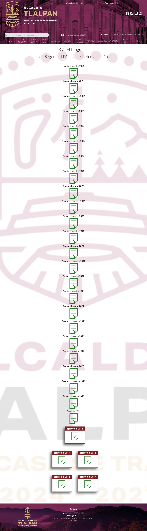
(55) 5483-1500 (77, 3)
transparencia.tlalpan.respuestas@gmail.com (121, 34)
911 (111, 3)
